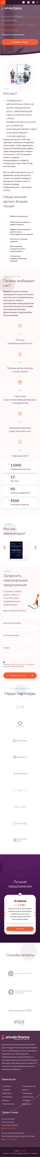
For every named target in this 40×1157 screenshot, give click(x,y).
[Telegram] (23, 2)
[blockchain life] (20, 840)
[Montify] (20, 823)
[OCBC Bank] (20, 757)
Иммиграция (27, 1093)
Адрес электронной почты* (14, 611)
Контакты (6, 1090)
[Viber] (33, 2)
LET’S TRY (20, 929)
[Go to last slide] (4, 547)
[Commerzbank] (20, 724)
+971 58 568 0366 (10, 1139)
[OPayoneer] (20, 740)
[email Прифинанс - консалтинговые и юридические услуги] (37, 2)
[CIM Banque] (20, 707)
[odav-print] (20, 806)
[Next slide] (35, 547)
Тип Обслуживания (11, 635)
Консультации (28, 1097)
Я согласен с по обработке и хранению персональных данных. (19, 665)
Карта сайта (7, 1093)
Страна (6, 648)
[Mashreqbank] (20, 790)
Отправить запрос (20, 42)
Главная (5, 1153)
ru (3, 2)
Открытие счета (8, 1104)
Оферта (34, 1153)
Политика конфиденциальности (20, 1153)
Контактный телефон (12, 623)
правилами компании (18, 664)
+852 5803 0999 (10, 1128)
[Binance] (20, 773)
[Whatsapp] (28, 2)
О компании (7, 1086)
